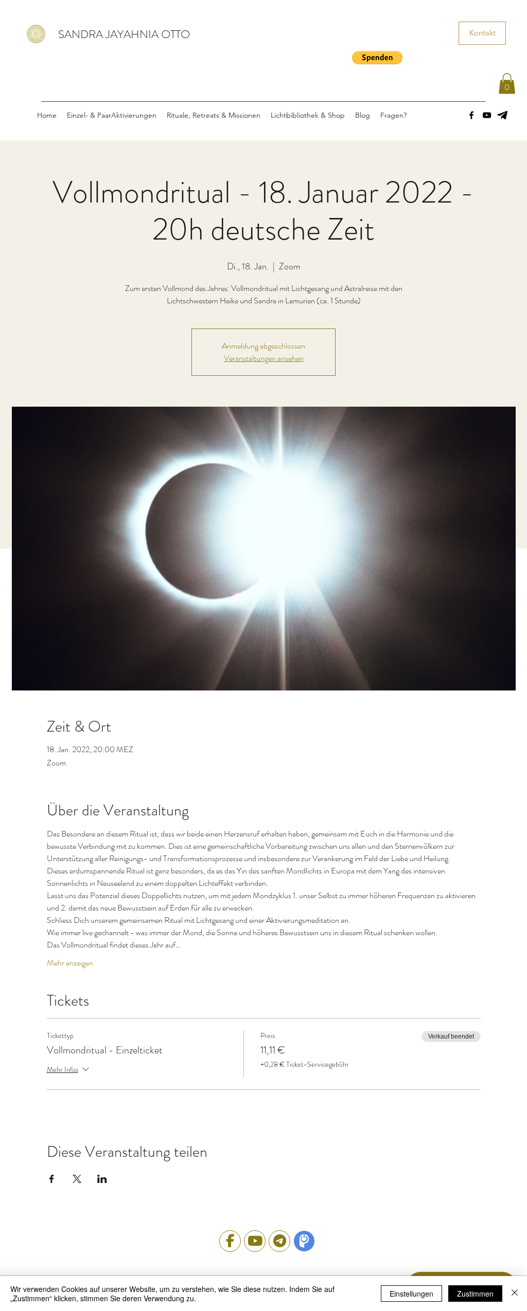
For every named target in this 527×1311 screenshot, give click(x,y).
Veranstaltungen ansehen (264, 358)
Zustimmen (475, 1293)
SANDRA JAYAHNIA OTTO (124, 34)
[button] (377, 57)
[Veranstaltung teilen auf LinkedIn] (102, 1179)
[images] (502, 115)
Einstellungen (411, 1293)
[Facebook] (471, 115)
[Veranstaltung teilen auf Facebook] (52, 1179)
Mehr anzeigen (70, 963)
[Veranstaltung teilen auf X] (77, 1179)
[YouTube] (487, 115)
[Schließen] (514, 1293)
